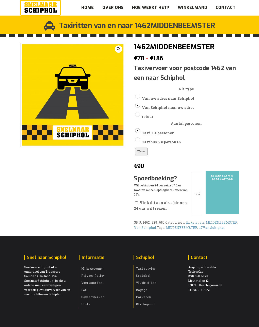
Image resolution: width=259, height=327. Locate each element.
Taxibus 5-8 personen (161, 142)
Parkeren (143, 297)
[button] (118, 49)
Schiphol (143, 276)
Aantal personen (186, 123)
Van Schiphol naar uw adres (168, 107)
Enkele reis (195, 222)
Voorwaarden (92, 283)
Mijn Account (92, 268)
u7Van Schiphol (212, 227)
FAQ (84, 290)
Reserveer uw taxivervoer (222, 177)
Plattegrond (146, 304)
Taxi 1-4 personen (158, 132)
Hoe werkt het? (150, 7)
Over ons (113, 7)
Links (86, 304)
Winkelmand (192, 7)
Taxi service (146, 268)
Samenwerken (93, 297)
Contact (226, 7)
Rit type (186, 88)
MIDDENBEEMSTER (221, 222)
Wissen (141, 151)
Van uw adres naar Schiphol (168, 98)
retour (147, 116)
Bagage (141, 290)
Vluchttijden (146, 283)
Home (87, 7)
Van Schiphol (145, 227)
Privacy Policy (93, 276)
